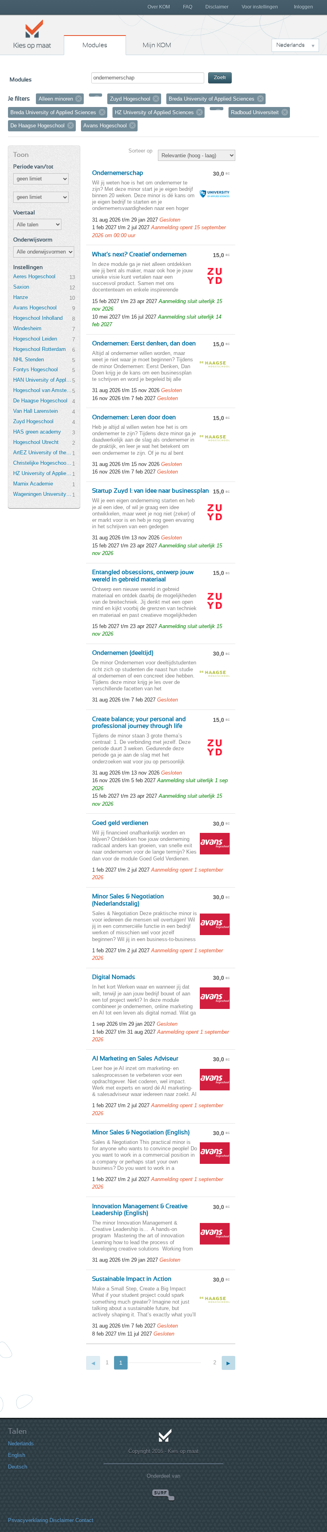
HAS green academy (37, 432)
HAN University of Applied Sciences (42, 380)
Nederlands (21, 1444)
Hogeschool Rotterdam (39, 349)
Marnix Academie (33, 484)
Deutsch (17, 1467)
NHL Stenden (28, 360)
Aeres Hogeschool (34, 276)
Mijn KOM (157, 45)
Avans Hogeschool (35, 308)
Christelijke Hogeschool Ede (42, 463)
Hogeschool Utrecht (36, 442)
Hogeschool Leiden (35, 339)
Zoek (220, 77)
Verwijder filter (78, 98)
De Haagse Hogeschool (40, 401)
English (16, 1455)
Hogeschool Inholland (38, 318)
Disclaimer (217, 6)
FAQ (187, 6)
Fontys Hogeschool (35, 370)
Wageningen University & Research (42, 494)
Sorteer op (140, 151)
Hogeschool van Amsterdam (42, 390)
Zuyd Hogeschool (33, 421)
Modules (95, 45)
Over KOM (159, 6)
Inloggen (303, 6)
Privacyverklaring (28, 1520)
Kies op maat (32, 34)
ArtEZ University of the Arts (42, 453)
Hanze (20, 297)
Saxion (21, 287)
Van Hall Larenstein (35, 411)
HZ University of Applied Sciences (42, 473)
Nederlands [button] (290, 45)
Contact (84, 1520)
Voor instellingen (260, 6)
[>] (229, 1363)
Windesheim (27, 328)
